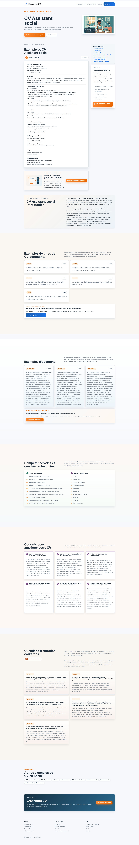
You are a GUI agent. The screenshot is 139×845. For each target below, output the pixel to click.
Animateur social (65, 779)
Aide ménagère (34, 779)
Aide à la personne (45, 779)
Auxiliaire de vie (29, 782)
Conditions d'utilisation (92, 824)
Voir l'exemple (52, 35)
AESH (26, 779)
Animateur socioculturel (78, 779)
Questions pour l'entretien (101, 61)
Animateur (55, 779)
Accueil (26, 14)
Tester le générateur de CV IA (36, 315)
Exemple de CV (98, 48)
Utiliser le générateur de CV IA (102, 104)
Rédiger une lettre (60, 826)
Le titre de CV (98, 53)
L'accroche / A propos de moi (102, 55)
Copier (64, 263)
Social (41, 14)
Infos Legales (89, 826)
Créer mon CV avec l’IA (104, 802)
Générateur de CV (29, 831)
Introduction (97, 50)
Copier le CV (84, 57)
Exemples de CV (81, 4)
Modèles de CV (91, 4)
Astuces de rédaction (100, 59)
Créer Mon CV (109, 4)
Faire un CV (58, 824)
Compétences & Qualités (101, 57)
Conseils (99, 4)
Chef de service (40, 782)
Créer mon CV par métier (35, 419)
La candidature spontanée (62, 831)
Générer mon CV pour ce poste (35, 35)
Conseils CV (27, 829)
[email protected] (35, 72)
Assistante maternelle (92, 779)
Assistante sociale (104, 779)
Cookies (88, 831)
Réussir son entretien (60, 829)
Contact (88, 829)
